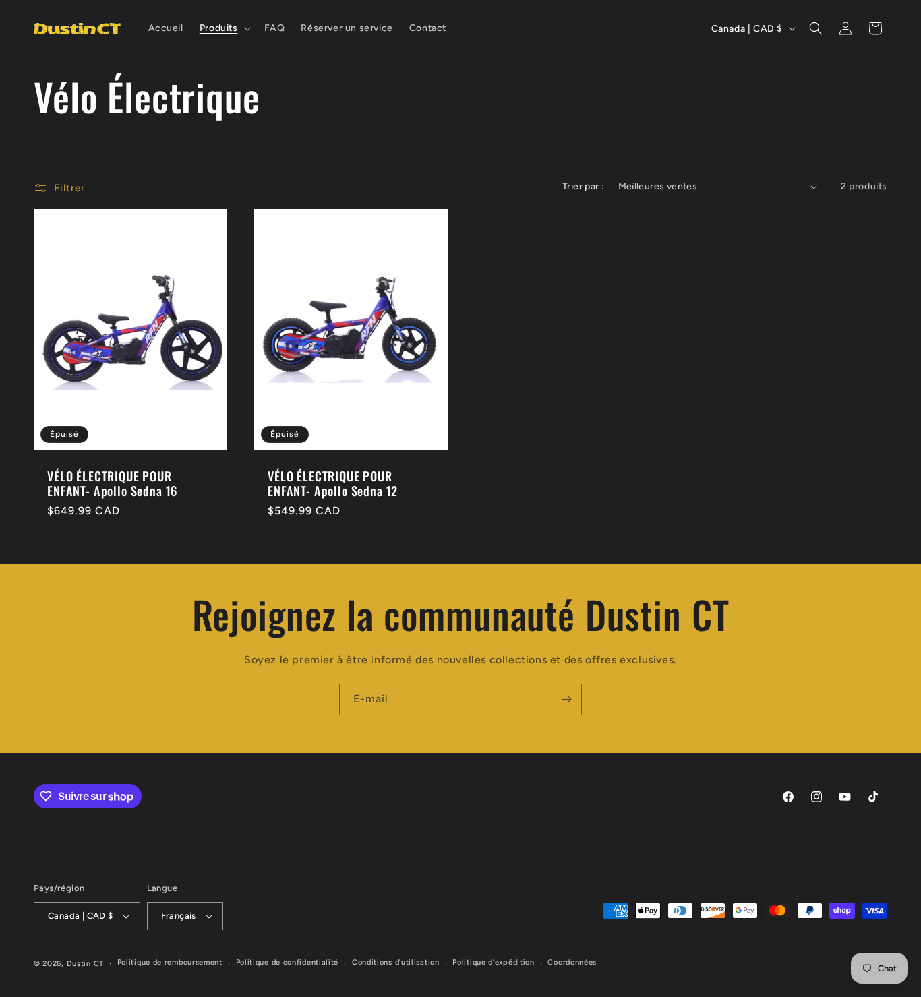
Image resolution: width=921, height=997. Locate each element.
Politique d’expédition (493, 962)
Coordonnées (572, 962)
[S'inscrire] (566, 699)
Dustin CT (85, 963)
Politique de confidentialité (287, 962)
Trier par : (583, 186)
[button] (223, 28)
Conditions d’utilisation (396, 962)
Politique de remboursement (169, 962)
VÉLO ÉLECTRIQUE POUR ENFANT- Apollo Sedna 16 (112, 483)
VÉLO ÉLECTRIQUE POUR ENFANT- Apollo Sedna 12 (333, 483)
